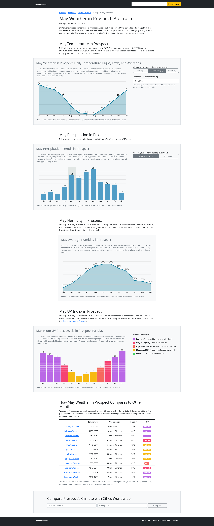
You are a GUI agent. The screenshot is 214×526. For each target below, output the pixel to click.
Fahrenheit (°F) (157, 70)
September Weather (72, 463)
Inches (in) (168, 156)
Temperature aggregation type (146, 77)
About (143, 520)
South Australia (84, 12)
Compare (157, 505)
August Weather (72, 458)
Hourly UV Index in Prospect (74, 321)
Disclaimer (165, 520)
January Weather (72, 426)
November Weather (72, 472)
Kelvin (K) (172, 70)
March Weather (72, 435)
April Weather (72, 440)
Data (149, 520)
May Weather (72, 445)
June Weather (72, 449)
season (41, 4)
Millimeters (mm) (146, 156)
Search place (173, 4)
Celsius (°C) (140, 70)
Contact (175, 520)
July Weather (72, 454)
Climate (62, 12)
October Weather (72, 468)
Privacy (156, 520)
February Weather (72, 431)
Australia (72, 12)
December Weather (72, 477)
